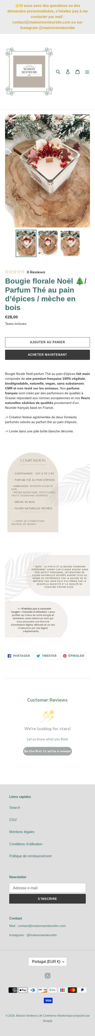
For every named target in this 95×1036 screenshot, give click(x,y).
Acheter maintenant (47, 354)
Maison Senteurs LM (29, 1015)
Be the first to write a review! (47, 751)
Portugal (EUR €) (46, 962)
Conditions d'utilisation (25, 844)
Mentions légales (22, 832)
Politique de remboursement (30, 856)
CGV (13, 820)
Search (14, 807)
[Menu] (87, 72)
